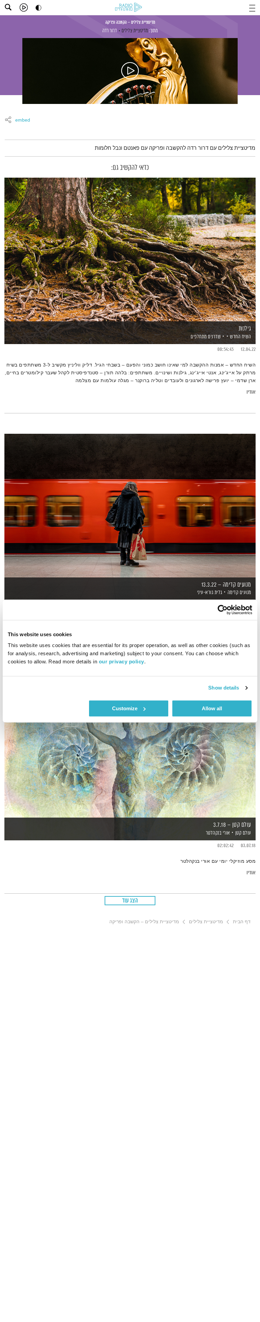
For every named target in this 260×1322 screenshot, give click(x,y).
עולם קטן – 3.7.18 (232, 825)
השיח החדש (240, 337)
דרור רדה (109, 31)
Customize (124, 708)
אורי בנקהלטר (217, 833)
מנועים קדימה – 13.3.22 (226, 585)
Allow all (212, 708)
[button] (252, 7)
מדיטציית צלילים (135, 31)
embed (22, 120)
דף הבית (242, 921)
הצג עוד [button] (130, 901)
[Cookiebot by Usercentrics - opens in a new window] (222, 610)
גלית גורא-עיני (209, 592)
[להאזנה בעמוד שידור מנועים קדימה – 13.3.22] (130, 505)
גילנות (245, 328)
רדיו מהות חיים (129, 8)
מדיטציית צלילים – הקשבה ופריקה (130, 22)
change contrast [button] (38, 8)
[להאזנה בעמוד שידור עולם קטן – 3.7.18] (130, 745)
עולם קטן (243, 833)
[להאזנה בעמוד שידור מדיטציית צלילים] (130, 71)
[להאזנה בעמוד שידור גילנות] (130, 249)
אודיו (251, 392)
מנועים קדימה (239, 592)
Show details (223, 688)
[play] (24, 7)
